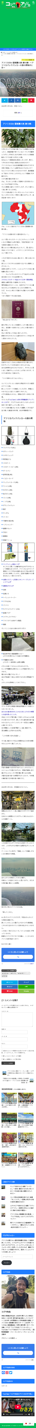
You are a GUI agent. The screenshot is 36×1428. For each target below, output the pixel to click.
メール (4, 1036)
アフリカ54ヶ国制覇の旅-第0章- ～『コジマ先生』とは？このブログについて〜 (22, 1216)
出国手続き (6, 973)
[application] (17, 1406)
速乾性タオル (7, 586)
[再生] (4, 1414)
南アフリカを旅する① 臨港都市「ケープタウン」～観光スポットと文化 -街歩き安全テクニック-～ (22, 1225)
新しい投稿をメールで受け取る (12, 1059)
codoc (31, 963)
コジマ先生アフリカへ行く (17, 1425)
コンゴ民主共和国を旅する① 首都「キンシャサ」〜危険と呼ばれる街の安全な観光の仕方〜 (22, 1199)
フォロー (7, 1263)
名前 (3, 1029)
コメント (4, 1011)
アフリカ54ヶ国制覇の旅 (9, 970)
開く (19, 113)
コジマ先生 (6, 1311)
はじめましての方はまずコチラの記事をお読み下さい (18, 49)
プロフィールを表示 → (9, 1338)
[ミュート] (29, 1414)
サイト (3, 1043)
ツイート (4, 1386)
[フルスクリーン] (32, 1414)
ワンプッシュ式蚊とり (10, 564)
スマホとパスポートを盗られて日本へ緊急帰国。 (17, 280)
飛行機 (5, 976)
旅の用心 (14, 973)
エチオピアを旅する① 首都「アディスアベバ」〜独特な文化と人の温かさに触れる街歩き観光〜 (22, 1208)
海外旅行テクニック (24, 973)
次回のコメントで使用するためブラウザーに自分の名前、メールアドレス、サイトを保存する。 (17, 1052)
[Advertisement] (18, 28)
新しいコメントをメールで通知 (12, 1056)
